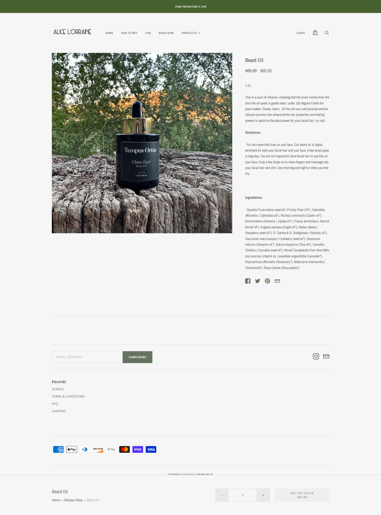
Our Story (129, 33)
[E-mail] (326, 357)
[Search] (326, 34)
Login (301, 33)
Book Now (166, 33)
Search (58, 389)
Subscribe (137, 357)
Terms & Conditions (68, 396)
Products (189, 33)
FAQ (148, 33)
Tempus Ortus (73, 500)
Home (109, 33)
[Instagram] (316, 357)
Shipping (59, 411)
